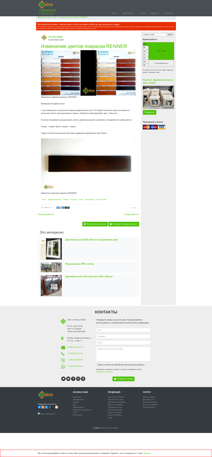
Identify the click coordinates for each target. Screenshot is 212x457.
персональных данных (104, 372)
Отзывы (76, 402)
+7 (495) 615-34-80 (47, 10)
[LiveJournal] (68, 208)
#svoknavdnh (101, 199)
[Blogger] (56, 407)
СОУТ (75, 412)
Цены (155, 13)
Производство (78, 399)
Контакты (168, 13)
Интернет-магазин (115, 410)
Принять (147, 453)
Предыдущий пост (46, 214)
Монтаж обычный (150, 402)
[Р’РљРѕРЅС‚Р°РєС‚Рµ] (58, 208)
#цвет (81, 199)
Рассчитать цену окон (96, 224)
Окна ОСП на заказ (115, 399)
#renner (65, 199)
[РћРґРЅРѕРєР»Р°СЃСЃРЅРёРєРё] (60, 208)
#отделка (73, 199)
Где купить (77, 397)
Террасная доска (115, 412)
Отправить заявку (125, 379)
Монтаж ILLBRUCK (150, 405)
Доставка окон (148, 399)
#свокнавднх (90, 199)
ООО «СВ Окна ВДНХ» (109, 428)
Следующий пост (131, 214)
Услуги (142, 13)
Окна (114, 13)
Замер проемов (149, 397)
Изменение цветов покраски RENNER (84, 46)
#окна (44, 199)
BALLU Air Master (115, 415)
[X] (66, 208)
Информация (78, 407)
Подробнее (149, 112)
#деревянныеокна (54, 199)
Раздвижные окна (115, 407)
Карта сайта (78, 415)
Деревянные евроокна (117, 402)
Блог (75, 405)
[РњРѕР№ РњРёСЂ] (63, 208)
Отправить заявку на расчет (125, 224)
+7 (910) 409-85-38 (75, 360)
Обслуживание (149, 407)
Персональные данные (82, 410)
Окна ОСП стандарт (116, 397)
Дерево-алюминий (115, 405)
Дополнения (127, 13)
